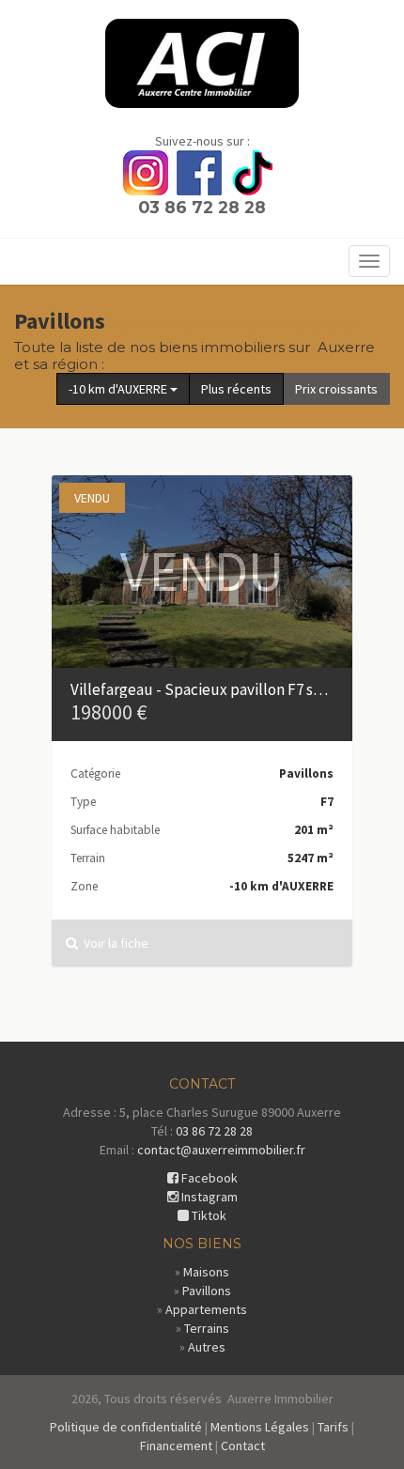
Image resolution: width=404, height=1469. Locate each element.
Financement (176, 1445)
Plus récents (236, 388)
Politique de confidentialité (126, 1426)
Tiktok (207, 1215)
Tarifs (333, 1426)
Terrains (206, 1328)
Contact (243, 1445)
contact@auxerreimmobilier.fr (221, 1149)
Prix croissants (336, 388)
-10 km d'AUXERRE (119, 388)
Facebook (208, 1177)
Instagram (208, 1196)
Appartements (206, 1309)
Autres (206, 1346)
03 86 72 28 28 (202, 207)
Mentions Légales (259, 1426)
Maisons (206, 1271)
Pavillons (206, 1290)
